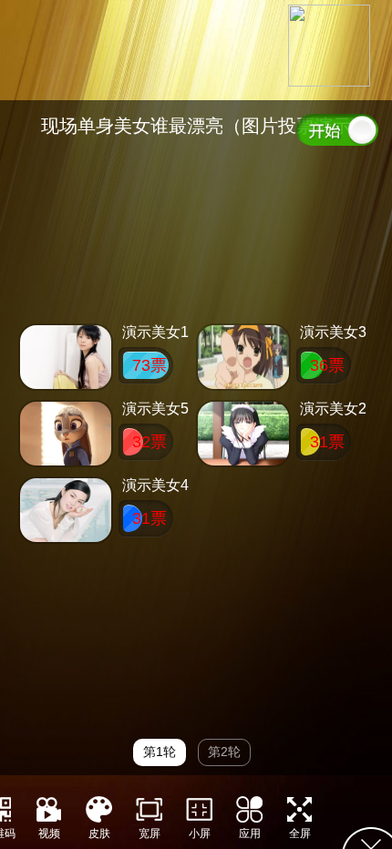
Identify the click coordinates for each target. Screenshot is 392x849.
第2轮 (224, 751)
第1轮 (159, 751)
